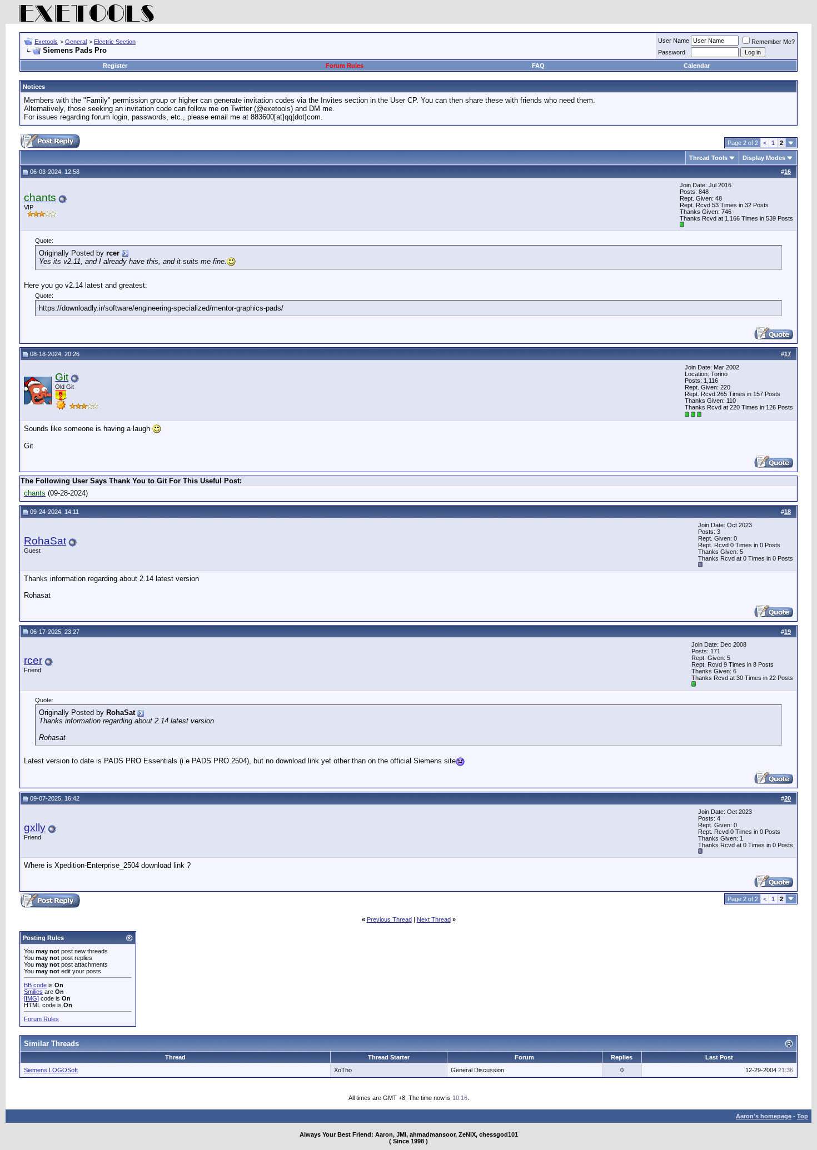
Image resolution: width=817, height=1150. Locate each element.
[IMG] (31, 998)
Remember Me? (773, 41)
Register (115, 65)
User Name (673, 40)
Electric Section (115, 41)
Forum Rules (344, 65)
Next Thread (434, 919)
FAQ (538, 65)
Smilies (33, 991)
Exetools (46, 41)
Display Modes (764, 157)
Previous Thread (389, 919)
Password (671, 52)
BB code (35, 985)
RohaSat (45, 541)
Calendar (697, 65)
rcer (33, 660)
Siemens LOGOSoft (51, 1070)
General (76, 41)
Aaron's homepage (763, 1116)
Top (802, 1116)
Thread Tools (708, 157)
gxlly (35, 827)
